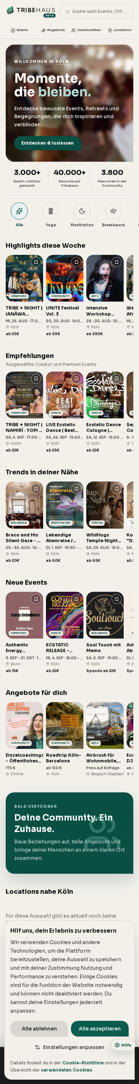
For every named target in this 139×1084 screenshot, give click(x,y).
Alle (19, 225)
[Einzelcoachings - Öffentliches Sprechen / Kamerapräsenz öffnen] (24, 739)
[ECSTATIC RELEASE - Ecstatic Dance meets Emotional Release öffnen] (64, 633)
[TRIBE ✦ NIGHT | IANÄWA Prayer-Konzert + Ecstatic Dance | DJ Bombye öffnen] (24, 296)
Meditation (82, 225)
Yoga (51, 225)
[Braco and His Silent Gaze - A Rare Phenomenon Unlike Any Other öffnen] (24, 522)
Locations (123, 30)
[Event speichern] (36, 262)
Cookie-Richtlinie (83, 1062)
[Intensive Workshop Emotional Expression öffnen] (105, 296)
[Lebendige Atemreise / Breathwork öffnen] (64, 522)
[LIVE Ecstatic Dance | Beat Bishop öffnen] (64, 412)
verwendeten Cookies (66, 1070)
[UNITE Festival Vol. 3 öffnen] (64, 296)
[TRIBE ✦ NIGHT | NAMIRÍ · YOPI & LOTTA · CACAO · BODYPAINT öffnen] (24, 412)
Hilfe (126, 1045)
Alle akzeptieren (100, 1028)
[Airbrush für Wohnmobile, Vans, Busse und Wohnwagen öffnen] (105, 739)
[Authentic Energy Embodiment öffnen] (24, 633)
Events (22, 30)
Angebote (56, 30)
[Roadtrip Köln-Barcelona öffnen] (64, 739)
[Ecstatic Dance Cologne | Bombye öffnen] (105, 412)
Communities (89, 30)
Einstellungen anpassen (73, 1047)
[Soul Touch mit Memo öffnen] (105, 633)
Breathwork (113, 225)
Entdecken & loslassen (47, 143)
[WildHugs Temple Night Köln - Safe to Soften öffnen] (105, 522)
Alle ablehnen (39, 1028)
